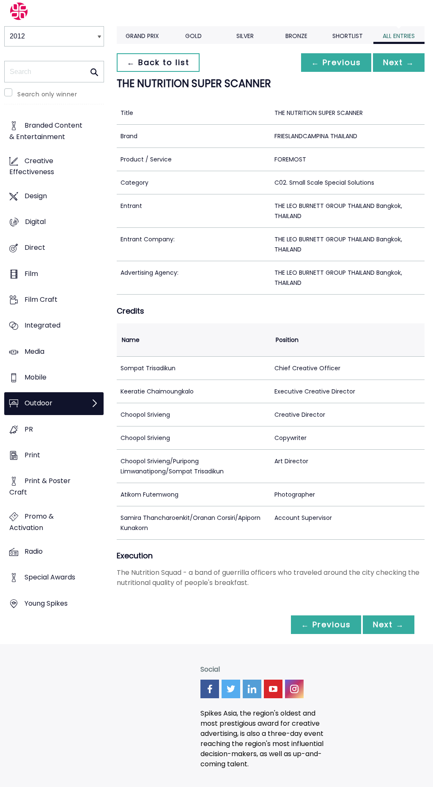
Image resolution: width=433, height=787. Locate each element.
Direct (35, 248)
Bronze (296, 36)
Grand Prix (142, 36)
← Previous (336, 62)
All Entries (399, 36)
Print (32, 455)
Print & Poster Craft (40, 486)
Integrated (42, 326)
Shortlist (347, 36)
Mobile (36, 378)
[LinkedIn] (252, 689)
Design (36, 196)
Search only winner (47, 94)
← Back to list (158, 62)
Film (31, 274)
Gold (193, 36)
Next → (398, 62)
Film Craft (41, 300)
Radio (34, 551)
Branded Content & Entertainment (45, 131)
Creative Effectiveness (31, 166)
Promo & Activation (31, 522)
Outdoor (38, 403)
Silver (245, 36)
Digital (35, 222)
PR (29, 429)
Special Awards (50, 577)
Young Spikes (46, 603)
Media (34, 351)
